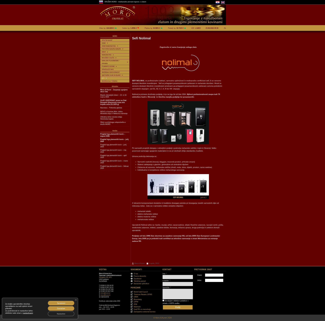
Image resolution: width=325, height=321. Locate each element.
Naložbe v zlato (108, 58)
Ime (164, 274)
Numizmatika (106, 55)
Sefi (103, 78)
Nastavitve (61, 314)
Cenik (104, 43)
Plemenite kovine (108, 66)
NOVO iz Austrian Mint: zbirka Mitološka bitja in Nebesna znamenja (113, 113)
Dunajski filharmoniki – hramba (111, 62)
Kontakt (167, 269)
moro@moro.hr (105, 295)
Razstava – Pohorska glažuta (111, 108)
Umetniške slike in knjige (111, 75)
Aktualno (115, 86)
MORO (115, 36)
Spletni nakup (107, 40)
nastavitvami (28, 313)
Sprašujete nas (108, 69)
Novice (114, 131)
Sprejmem (61, 303)
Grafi (104, 52)
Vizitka (103, 269)
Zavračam (61, 308)
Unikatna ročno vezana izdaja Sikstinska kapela (111, 118)
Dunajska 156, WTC (105, 277)
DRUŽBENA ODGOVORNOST (111, 72)
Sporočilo (166, 287)
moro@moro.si (105, 293)
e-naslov (165, 281)
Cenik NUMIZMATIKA (109, 46)
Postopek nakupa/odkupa (111, 49)
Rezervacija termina (109, 81)
